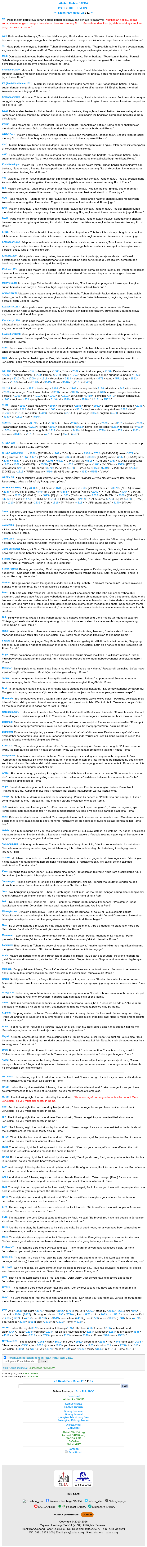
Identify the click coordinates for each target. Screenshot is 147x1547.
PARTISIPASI (72, 1514)
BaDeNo (74, 1441)
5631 (34, 456)
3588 (32, 453)
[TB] (70, 7)
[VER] (61, 7)
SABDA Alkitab (47, 1506)
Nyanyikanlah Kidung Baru (74, 1417)
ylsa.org (98, 1532)
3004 (124, 491)
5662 (16, 464)
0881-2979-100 (44, 1532)
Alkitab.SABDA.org (73, 1432)
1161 (78, 382)
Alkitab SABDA (30, 1373)
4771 (128, 498)
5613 (57, 374)
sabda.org (112, 1532)
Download (74, 1396)
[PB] (85, 7)
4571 (118, 378)
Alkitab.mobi (73, 1424)
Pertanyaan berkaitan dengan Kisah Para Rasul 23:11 (40, 1357)
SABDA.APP (73, 1438)
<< (55, 12)
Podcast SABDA (75, 1506)
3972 (87, 1314)
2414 (82, 498)
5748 (121, 1318)
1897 (70, 1328)
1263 (136, 374)
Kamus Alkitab (73, 1403)
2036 (6, 374)
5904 (105, 467)
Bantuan (74, 1448)
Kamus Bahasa (73, 1406)
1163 (14, 382)
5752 (97, 453)
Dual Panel (75, 1452)
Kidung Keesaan (73, 1411)
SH (77, 1391)
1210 (10, 502)
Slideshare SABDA (103, 1506)
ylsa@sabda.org (74, 1532)
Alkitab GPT (33, 1376)
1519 (44, 378)
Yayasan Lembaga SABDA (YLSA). (61, 1525)
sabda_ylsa (36, 1501)
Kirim (44, 1361)
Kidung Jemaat (74, 1414)
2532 (134, 378)
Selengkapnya (117, 1501)
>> (91, 12)
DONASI (87, 1514)
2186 (108, 371)
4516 (66, 382)
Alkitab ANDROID (73, 1399)
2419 (68, 378)
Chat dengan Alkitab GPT (42, 1368)
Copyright (73, 1427)
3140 (35, 382)
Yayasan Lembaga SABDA (65, 1501)
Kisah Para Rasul (69, 12)
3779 (100, 378)
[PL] (79, 7)
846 (87, 382)
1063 (74, 374)
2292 (18, 495)
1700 (32, 378)
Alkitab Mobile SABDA (73, 3)
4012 (16, 378)
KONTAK (58, 1514)
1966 (56, 371)
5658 (94, 471)
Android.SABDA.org (73, 1435)
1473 (27, 498)
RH (84, 1391)
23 (83, 12)
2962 (75, 371)
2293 (38, 374)
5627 (16, 460)
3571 (33, 371)
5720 (60, 460)
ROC (91, 1391)
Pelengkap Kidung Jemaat (73, 1420)
